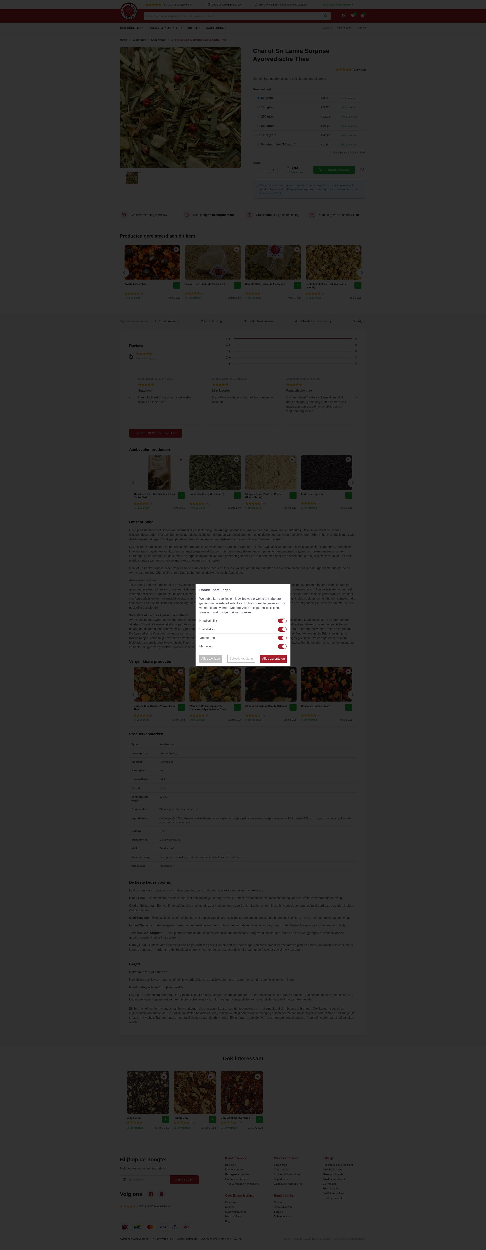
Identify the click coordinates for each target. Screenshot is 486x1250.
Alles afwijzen (210, 658)
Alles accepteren (273, 658)
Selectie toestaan (241, 658)
